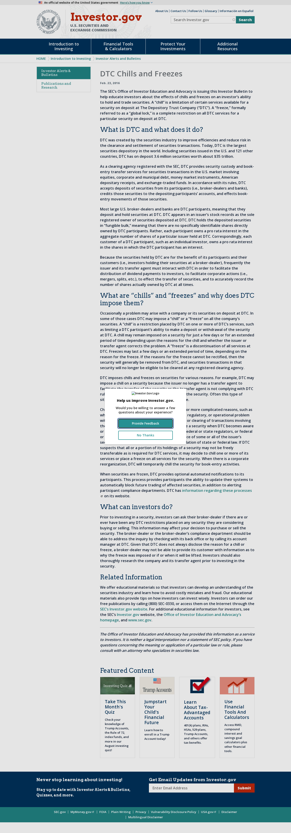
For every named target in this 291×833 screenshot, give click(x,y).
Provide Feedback (145, 423)
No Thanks (145, 435)
